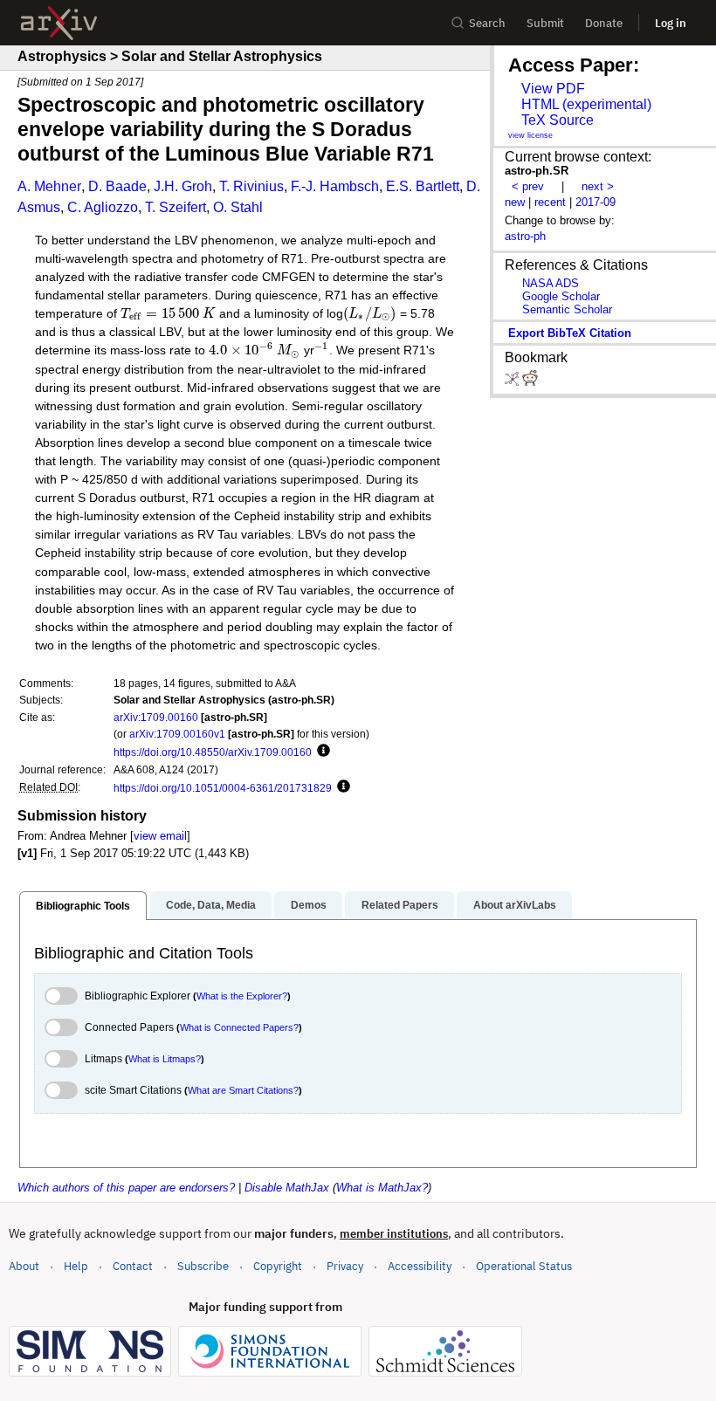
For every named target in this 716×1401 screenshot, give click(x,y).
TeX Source (557, 120)
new (515, 202)
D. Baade (117, 186)
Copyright (277, 1266)
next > (598, 186)
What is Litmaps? (164, 1059)
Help (76, 1266)
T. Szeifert (175, 207)
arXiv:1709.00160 (156, 717)
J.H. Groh (183, 186)
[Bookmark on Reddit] (530, 381)
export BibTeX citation (569, 333)
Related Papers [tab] (399, 905)
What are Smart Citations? (243, 1090)
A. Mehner (49, 186)
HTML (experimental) (586, 104)
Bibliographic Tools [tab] (83, 906)
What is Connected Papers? (239, 1027)
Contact (133, 1266)
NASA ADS (550, 283)
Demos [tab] (309, 905)
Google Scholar (561, 296)
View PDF (553, 88)
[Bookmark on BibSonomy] (513, 381)
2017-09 (595, 202)
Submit (545, 23)
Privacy (345, 1266)
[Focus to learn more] (321, 751)
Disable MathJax (286, 1187)
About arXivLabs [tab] (514, 905)
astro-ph (525, 236)
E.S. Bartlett (422, 186)
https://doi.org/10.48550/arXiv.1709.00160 (213, 752)
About (24, 1266)
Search (487, 23)
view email (160, 835)
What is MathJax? (382, 1187)
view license (530, 135)
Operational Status (524, 1266)
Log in (670, 23)
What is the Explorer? (241, 996)
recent (550, 202)
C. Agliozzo (102, 207)
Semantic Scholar (567, 309)
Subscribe (203, 1266)
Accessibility (419, 1266)
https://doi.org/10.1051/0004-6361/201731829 (223, 787)
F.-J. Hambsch (335, 186)
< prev (528, 186)
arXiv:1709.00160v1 (177, 733)
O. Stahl (238, 207)
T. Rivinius (251, 186)
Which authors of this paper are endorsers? (126, 1187)
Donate (604, 23)
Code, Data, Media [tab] (211, 905)
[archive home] (59, 23)
